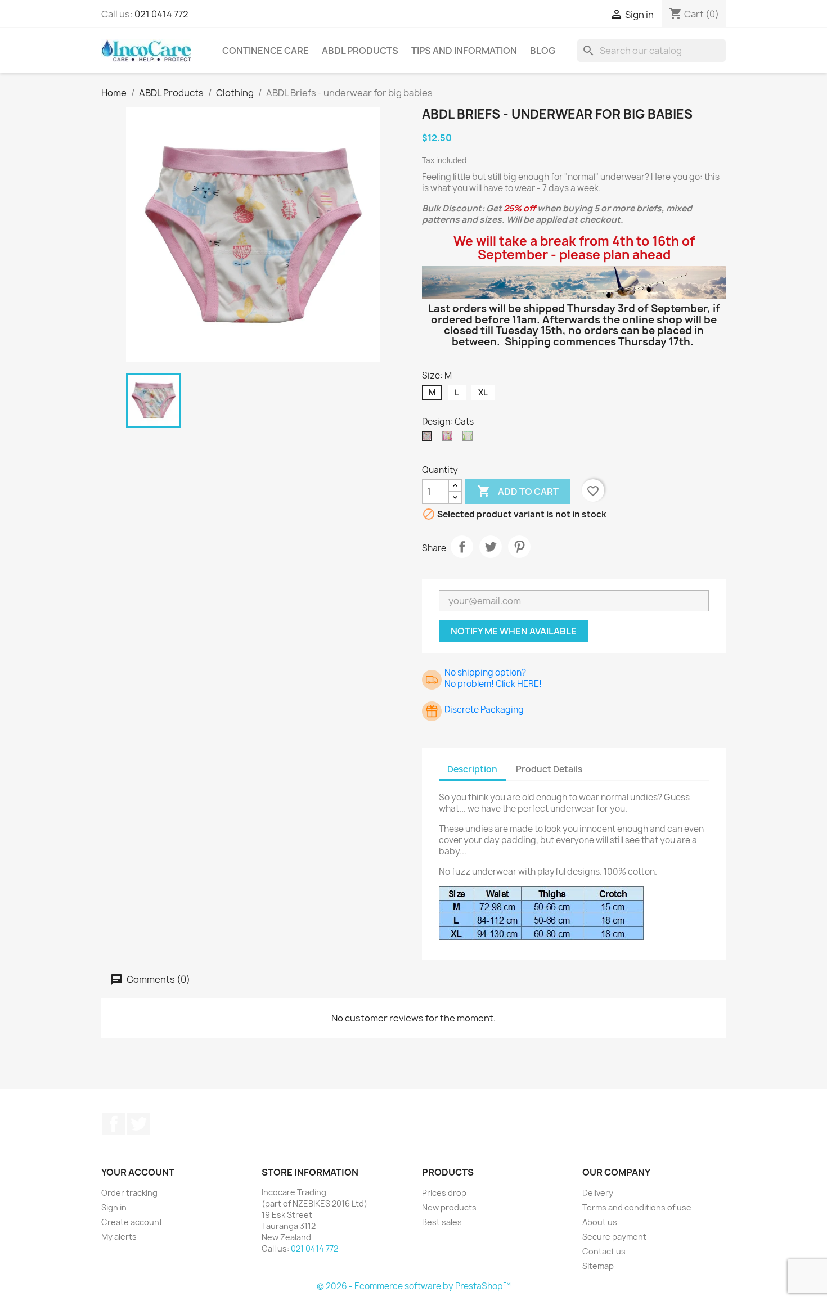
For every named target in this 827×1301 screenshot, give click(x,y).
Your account (137, 1172)
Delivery (597, 1192)
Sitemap (598, 1266)
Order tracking (129, 1192)
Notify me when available (514, 631)
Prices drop (444, 1192)
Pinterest (519, 546)
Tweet (490, 546)
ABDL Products (360, 50)
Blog (542, 50)
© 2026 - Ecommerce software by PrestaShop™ (414, 1286)
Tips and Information (464, 50)
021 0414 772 (161, 14)
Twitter (138, 1124)
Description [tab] (472, 769)
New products (449, 1207)
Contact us (604, 1251)
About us (599, 1222)
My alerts (119, 1236)
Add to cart (518, 491)
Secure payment (614, 1236)
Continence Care (265, 50)
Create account (132, 1222)
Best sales (442, 1222)
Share (462, 546)
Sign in (114, 1207)
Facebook (113, 1124)
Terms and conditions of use (636, 1207)
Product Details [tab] (549, 769)
